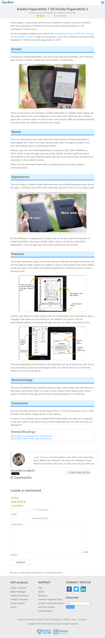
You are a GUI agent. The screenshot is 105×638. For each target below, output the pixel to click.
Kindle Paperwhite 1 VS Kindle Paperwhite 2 (44, 573)
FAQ (40, 588)
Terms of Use (43, 619)
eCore (13, 607)
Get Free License (46, 607)
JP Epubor (82, 619)
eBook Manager (18, 591)
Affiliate (67, 619)
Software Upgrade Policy (50, 599)
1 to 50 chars (41, 509)
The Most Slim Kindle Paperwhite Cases (32, 438)
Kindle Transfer (17, 603)
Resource (42, 595)
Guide (22, 573)
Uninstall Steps (45, 611)
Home (15, 573)
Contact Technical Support (51, 603)
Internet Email (40, 518)
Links (74, 619)
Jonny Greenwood (42, 457)
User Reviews (56, 619)
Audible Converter (19, 599)
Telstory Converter (19, 595)
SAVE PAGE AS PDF (80, 472)
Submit (70, 607)
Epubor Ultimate (18, 588)
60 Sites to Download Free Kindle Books (33, 436)
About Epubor (30, 619)
